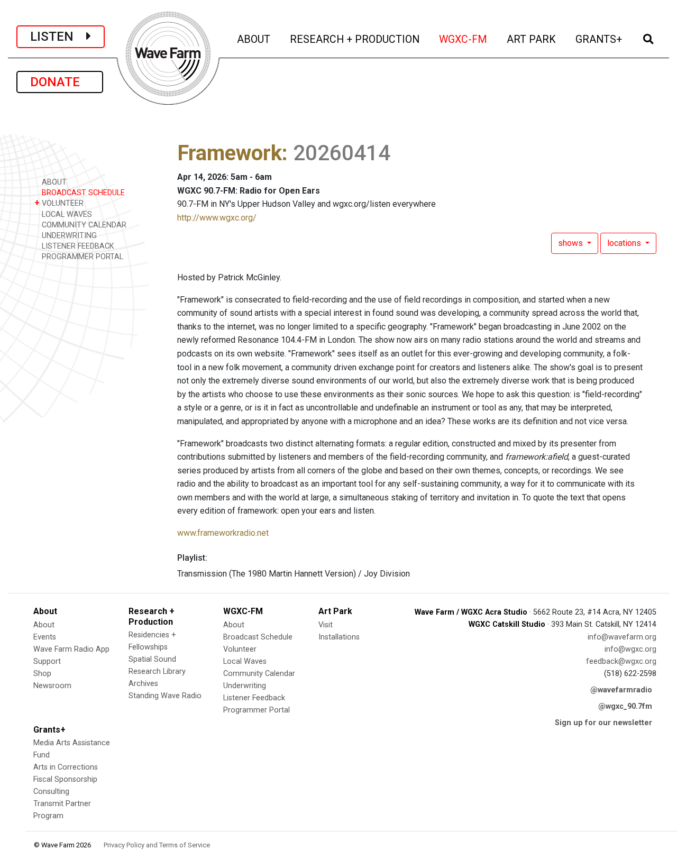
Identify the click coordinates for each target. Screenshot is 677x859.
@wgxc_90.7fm (625, 706)
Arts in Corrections (65, 767)
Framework (229, 153)
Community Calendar (259, 673)
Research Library (157, 671)
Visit (325, 624)
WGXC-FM (463, 39)
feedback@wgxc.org (621, 661)
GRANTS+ (599, 39)
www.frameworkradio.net (223, 533)
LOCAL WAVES (66, 214)
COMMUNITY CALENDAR (83, 225)
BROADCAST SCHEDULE (82, 192)
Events (44, 637)
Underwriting (244, 685)
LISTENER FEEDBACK (77, 246)
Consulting (51, 791)
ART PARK (532, 39)
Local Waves (245, 661)
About (43, 624)
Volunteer (240, 649)
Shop (42, 673)
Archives (143, 683)
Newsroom (52, 685)
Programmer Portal (256, 710)
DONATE (59, 82)
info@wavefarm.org (622, 637)
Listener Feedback (254, 697)
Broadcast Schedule (257, 637)
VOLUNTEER (59, 203)
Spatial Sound (152, 659)
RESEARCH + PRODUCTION (355, 39)
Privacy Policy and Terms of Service (157, 845)
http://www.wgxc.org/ (217, 218)
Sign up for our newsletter (603, 722)
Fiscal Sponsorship (65, 779)
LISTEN (58, 36)
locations (625, 243)
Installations (339, 637)
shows (571, 243)
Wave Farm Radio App (71, 649)
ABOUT (254, 39)
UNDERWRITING (68, 235)
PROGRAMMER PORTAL (81, 256)
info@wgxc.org (630, 649)
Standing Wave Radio (165, 695)
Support (47, 661)
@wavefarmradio (621, 690)
